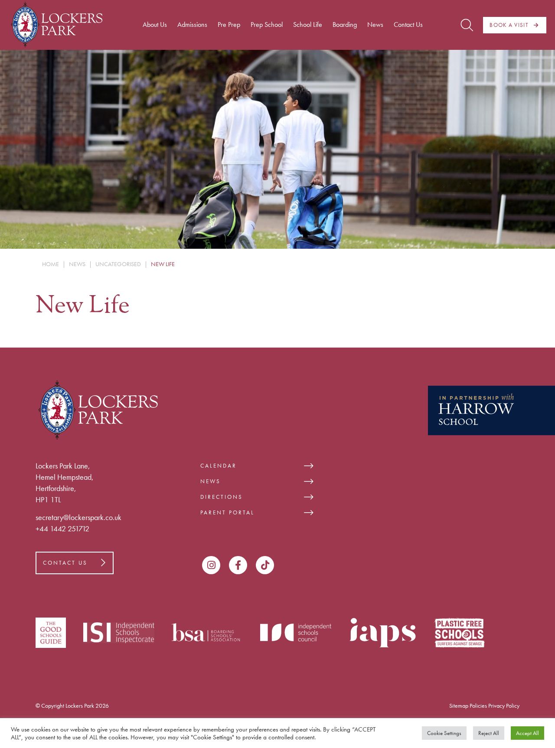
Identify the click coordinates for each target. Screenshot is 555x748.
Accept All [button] (527, 733)
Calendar (218, 465)
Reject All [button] (488, 733)
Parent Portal (227, 512)
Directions (221, 497)
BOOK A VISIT (509, 25)
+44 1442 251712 (62, 528)
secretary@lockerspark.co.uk (78, 517)
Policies (478, 705)
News (210, 481)
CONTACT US (65, 562)
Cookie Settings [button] (444, 733)
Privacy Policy (503, 705)
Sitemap (458, 705)
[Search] (466, 25)
